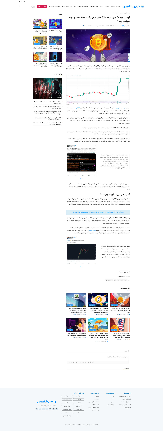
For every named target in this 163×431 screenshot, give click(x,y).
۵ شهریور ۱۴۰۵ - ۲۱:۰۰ (124, 314)
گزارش (78, 108)
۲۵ (73, 337)
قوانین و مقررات (95, 404)
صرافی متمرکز (37, 44)
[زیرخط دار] (74, 362)
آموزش (107, 7)
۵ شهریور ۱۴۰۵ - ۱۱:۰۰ (80, 314)
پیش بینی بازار (109, 280)
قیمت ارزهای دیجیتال (82, 7)
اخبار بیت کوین (116, 13)
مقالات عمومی (52, 27)
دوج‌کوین (78, 402)
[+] (93, 362)
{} (90, 362)
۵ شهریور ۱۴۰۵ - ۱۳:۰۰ (102, 314)
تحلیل (113, 7)
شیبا (78, 416)
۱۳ (95, 314)
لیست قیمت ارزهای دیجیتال (125, 396)
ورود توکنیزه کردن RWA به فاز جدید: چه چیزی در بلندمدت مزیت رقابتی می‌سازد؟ (41, 31)
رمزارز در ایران (67, 406)
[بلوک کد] (85, 362)
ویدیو (112, 402)
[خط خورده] (76, 362)
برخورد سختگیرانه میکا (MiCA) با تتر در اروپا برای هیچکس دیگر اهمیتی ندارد (55, 48)
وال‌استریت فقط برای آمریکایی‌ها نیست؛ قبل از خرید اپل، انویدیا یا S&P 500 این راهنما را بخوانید (48, 93)
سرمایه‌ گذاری (67, 396)
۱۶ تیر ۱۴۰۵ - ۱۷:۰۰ (56, 97)
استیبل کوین (78, 406)
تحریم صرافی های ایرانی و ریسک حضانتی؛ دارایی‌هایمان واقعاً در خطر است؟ (47, 107)
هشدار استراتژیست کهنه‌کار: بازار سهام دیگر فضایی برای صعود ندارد (76, 334)
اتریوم (78, 412)
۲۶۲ (50, 97)
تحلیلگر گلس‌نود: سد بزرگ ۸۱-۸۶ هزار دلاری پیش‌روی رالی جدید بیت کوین (120, 310)
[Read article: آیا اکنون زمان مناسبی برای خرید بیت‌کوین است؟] (55, 24)
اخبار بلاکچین (92, 305)
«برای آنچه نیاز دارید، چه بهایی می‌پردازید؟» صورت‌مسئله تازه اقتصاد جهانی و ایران (47, 123)
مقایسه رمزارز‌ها (128, 407)
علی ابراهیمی (123, 26)
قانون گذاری (78, 396)
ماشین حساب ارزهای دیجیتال (69, 7)
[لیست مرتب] (78, 362)
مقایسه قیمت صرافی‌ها (126, 399)
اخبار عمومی (70, 305)
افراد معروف (78, 399)
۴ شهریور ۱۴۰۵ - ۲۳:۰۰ (124, 339)
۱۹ (73, 314)
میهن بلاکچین (127, 13)
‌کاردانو (67, 412)
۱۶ (117, 339)
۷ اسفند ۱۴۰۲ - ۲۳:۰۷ (111, 26)
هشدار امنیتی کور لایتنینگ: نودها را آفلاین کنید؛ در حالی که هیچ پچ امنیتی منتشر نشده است (98, 310)
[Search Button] (20, 6)
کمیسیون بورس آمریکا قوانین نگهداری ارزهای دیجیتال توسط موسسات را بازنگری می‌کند (121, 335)
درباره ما (97, 396)
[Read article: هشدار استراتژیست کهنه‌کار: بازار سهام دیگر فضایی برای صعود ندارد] (76, 325)
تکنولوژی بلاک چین (67, 409)
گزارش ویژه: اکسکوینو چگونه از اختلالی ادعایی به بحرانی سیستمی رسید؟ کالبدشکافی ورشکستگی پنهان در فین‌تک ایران (47, 113)
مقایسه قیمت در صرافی (54, 7)
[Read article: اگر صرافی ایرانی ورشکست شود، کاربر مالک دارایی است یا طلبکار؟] (40, 40)
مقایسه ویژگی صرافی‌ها (126, 402)
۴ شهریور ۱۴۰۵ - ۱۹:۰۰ (102, 341)
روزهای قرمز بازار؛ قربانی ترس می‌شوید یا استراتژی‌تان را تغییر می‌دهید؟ (47, 102)
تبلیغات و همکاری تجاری (94, 402)
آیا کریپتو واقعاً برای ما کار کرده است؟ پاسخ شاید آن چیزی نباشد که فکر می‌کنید (56, 65)
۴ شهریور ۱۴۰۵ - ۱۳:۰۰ (80, 337)
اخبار (119, 7)
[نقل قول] (83, 362)
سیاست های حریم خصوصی (93, 407)
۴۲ (95, 341)
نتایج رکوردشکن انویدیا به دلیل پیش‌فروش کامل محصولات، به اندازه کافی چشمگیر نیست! (77, 310)
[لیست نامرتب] (81, 362)
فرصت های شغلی (95, 410)
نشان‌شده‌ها (41, 7)
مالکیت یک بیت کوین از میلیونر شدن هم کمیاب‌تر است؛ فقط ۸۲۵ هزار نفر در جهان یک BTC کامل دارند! (98, 336)
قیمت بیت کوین (120, 108)
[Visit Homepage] (133, 6)
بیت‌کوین (67, 402)
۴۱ (117, 314)
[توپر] (69, 362)
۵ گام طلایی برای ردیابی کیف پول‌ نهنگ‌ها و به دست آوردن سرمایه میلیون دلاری (48, 118)
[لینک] (88, 362)
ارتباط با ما (97, 399)
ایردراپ (101, 7)
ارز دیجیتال (123, 280)
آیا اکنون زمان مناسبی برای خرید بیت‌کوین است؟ (55, 30)
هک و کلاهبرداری (93, 7)
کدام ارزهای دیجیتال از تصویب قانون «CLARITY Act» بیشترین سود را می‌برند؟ (40, 65)
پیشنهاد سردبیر (111, 404)
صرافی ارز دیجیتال (67, 399)
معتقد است (92, 230)
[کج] (71, 362)
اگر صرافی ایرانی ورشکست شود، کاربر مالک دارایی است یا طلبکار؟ (40, 47)
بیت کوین (116, 280)
